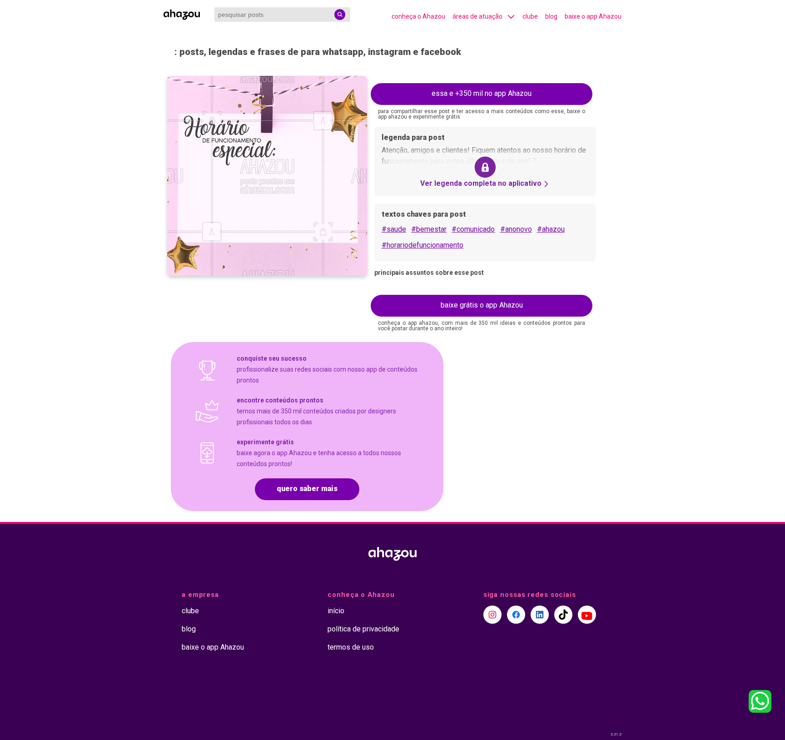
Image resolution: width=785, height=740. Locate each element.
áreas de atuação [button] (477, 16)
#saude (394, 229)
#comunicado (473, 229)
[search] (339, 14)
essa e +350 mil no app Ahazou (482, 93)
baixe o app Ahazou (593, 16)
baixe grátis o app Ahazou (482, 305)
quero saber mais (307, 488)
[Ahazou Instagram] (492, 615)
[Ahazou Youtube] (587, 615)
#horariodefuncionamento (422, 245)
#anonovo (516, 229)
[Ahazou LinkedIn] (540, 615)
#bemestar (429, 229)
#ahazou (551, 229)
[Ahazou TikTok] (563, 615)
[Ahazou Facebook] (516, 615)
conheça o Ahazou (418, 16)
